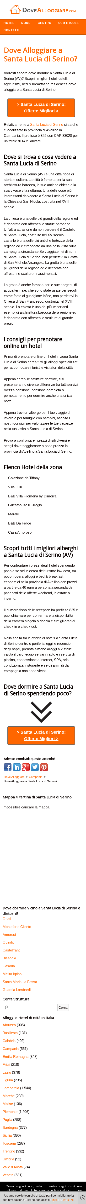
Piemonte (10, 1112)
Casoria (9, 966)
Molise (8, 1104)
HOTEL (9, 23)
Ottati (7, 919)
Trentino (9, 1151)
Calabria (9, 1041)
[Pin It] (44, 767)
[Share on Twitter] (35, 767)
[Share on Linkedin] (17, 767)
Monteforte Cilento (17, 927)
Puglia (7, 1120)
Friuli (6, 1064)
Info (54, 1200)
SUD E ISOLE (68, 23)
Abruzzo (9, 1025)
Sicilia (7, 1135)
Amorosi (9, 935)
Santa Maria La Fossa (20, 982)
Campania (11, 1049)
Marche (9, 1096)
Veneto (8, 1175)
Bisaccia (9, 958)
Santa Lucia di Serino (46, 124)
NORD (26, 23)
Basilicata (10, 1033)
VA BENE (69, 1200)
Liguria (8, 1080)
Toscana (9, 1143)
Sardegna (10, 1127)
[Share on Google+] (26, 767)
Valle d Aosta (13, 1167)
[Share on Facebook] (7, 767)
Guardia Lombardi (17, 990)
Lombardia (11, 1088)
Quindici (9, 942)
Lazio (7, 1072)
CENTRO (44, 23)
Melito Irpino (12, 974)
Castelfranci (12, 950)
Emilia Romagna (15, 1056)
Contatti (11, 30)
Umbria (8, 1159)
